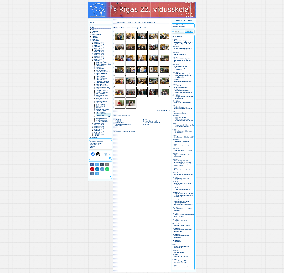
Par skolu (95, 31)
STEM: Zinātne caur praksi (183, 75)
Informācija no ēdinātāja (181, 256)
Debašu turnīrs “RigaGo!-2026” (184, 137)
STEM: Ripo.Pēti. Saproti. (182, 74)
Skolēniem (95, 37)
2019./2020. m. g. (99, 51)
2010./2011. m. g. (99, 126)
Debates (98, 67)
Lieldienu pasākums (180, 113)
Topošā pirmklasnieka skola (183, 92)
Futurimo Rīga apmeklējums (183, 81)
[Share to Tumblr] (102, 164)
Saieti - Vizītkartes (101, 78)
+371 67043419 (97, 143)
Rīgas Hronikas (100, 93)
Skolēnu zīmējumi (101, 101)
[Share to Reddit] (102, 169)
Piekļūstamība (119, 122)
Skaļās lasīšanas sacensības (184, 96)
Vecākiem (95, 39)
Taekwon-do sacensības (181, 141)
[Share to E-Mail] (107, 164)
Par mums (118, 119)
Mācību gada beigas (180, 54)
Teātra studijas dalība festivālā (184, 120)
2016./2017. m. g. (99, 56)
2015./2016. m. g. (99, 58)
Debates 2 (99, 103)
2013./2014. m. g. (99, 61)
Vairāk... (92, 148)
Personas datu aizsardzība (123, 124)
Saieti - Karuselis (101, 84)
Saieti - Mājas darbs (102, 86)
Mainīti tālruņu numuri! (181, 267)
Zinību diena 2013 (101, 62)
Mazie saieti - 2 (100, 106)
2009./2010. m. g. (99, 128)
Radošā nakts (179, 98)
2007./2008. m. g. (99, 131)
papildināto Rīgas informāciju (183, 44)
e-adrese (92, 146)
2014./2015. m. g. (99, 59)
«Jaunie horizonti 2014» (103, 117)
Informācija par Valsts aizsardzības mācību (181, 261)
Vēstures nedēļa (101, 111)
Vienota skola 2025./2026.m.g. (184, 193)
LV (90, 27)
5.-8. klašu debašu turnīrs (182, 146)
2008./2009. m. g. (99, 129)
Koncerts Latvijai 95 (102, 90)
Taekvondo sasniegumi (182, 126)
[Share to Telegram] (97, 173)
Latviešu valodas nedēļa (103, 89)
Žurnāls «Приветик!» (102, 92)
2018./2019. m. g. (99, 53)
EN (93, 27)
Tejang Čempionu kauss (181, 179)
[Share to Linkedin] (97, 169)
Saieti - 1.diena (100, 76)
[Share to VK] (92, 173)
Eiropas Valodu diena (180, 221)
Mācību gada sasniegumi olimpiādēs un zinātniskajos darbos (182, 60)
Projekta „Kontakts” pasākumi (183, 170)
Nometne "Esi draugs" (103, 109)
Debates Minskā (101, 70)
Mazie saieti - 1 (100, 104)
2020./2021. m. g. (99, 50)
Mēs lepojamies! (179, 252)
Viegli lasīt (118, 121)
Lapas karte (118, 126)
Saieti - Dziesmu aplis (102, 83)
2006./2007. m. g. (99, 132)
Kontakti (94, 137)
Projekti (94, 36)
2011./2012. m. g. (99, 125)
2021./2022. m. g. (99, 48)
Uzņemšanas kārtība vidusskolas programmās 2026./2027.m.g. (182, 68)
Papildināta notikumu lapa (182, 189)
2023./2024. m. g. (99, 45)
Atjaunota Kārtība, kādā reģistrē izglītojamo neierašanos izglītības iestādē (183, 202)
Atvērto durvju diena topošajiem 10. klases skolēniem (181, 87)
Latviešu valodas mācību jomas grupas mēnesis (184, 215)
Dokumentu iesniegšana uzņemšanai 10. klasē (181, 41)
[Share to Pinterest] (92, 169)
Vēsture (96, 135)
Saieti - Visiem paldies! (103, 87)
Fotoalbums (95, 41)
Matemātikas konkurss (182, 90)
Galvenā (94, 30)
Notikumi (94, 33)
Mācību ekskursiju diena (103, 64)
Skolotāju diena (100, 69)
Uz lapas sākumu (162, 110)
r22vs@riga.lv (94, 145)
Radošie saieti (96, 34)
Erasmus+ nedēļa (180, 117)
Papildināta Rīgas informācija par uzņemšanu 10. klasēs (183, 49)
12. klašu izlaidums (102, 121)
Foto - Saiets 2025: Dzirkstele (183, 150)
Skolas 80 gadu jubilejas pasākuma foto (181, 246)
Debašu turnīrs (179, 77)
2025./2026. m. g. (99, 42)
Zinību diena (177, 241)
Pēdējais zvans (100, 112)
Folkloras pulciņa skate (182, 119)
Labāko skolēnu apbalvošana (101, 114)
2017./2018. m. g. (99, 55)
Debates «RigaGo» (101, 118)
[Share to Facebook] (92, 164)
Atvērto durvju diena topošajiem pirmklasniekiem (183, 107)
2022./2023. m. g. (99, 47)
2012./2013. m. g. (99, 123)
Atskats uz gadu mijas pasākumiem (181, 161)
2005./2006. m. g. (99, 134)
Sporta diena (100, 65)
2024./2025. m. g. (99, 44)
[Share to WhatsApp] (107, 169)
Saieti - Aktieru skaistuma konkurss (102, 80)
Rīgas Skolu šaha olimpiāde (182, 102)
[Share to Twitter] (97, 164)
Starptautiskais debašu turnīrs (184, 125)
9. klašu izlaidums (101, 120)
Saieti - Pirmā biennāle (103, 72)
